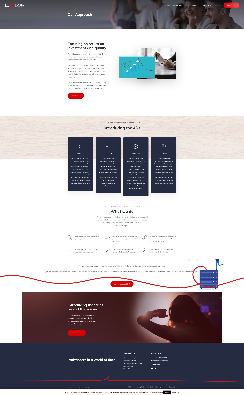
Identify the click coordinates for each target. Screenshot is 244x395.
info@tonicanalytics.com (159, 361)
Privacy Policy (72, 387)
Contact (86, 387)
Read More (175, 392)
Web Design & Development (155, 387)
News (80, 387)
